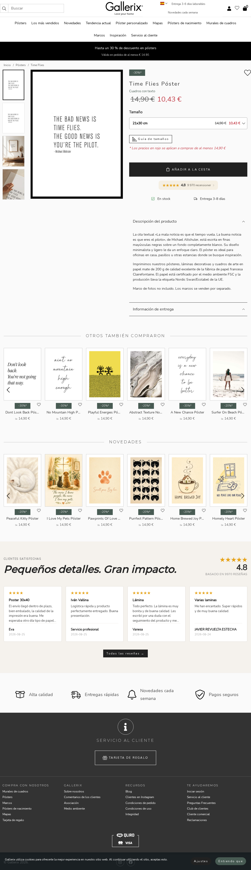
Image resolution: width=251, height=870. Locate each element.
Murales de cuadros (221, 23)
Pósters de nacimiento (184, 23)
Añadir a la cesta (191, 170)
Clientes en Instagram (140, 797)
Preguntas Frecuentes (201, 803)
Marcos (99, 35)
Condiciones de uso (138, 809)
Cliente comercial (198, 814)
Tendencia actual (98, 23)
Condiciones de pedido (141, 803)
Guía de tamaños (153, 139)
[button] (4, 8)
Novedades (72, 23)
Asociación (71, 803)
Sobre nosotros (74, 791)
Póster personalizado (132, 23)
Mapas (158, 23)
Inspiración (118, 35)
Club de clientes (197, 809)
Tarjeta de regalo (128, 758)
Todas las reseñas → (125, 653)
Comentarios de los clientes (82, 797)
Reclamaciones (197, 820)
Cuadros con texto (142, 91)
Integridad (132, 814)
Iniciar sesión (195, 791)
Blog (129, 791)
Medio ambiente (74, 809)
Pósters (20, 23)
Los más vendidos (45, 23)
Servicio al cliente (144, 35)
